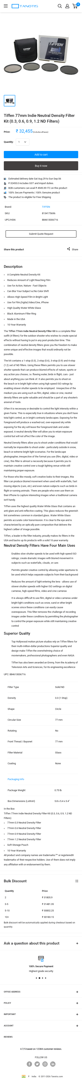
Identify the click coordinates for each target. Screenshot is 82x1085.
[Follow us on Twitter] (37, 1064)
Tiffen (46, 206)
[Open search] (60, 6)
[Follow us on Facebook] (29, 1064)
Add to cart (41, 154)
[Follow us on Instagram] (45, 1064)
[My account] (67, 6)
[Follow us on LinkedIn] (52, 1064)
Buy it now (41, 165)
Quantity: (9, 141)
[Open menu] (6, 5)
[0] (75, 6)
